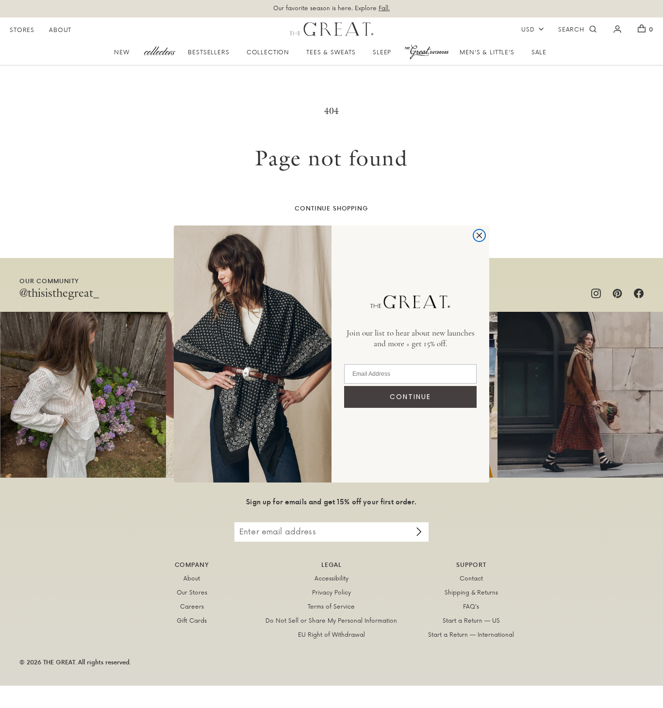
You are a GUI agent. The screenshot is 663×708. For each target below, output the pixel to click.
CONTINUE (410, 397)
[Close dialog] (479, 235)
